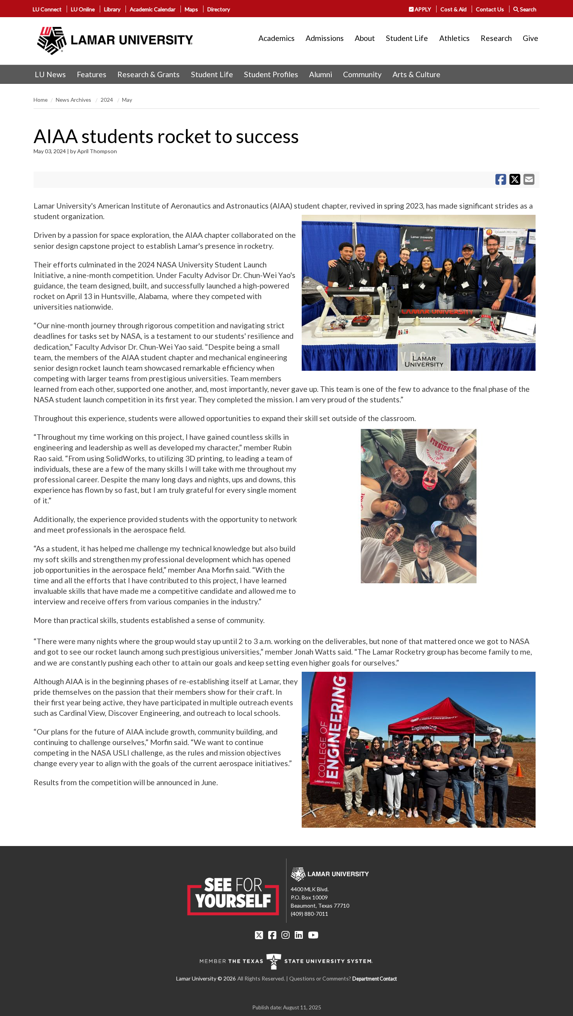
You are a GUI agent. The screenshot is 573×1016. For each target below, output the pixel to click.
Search (527, 9)
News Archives (74, 99)
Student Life (407, 38)
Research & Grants (148, 74)
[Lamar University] (115, 40)
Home (41, 99)
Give (530, 38)
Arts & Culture (416, 74)
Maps (191, 9)
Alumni (320, 74)
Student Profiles (271, 74)
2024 (107, 99)
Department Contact (374, 979)
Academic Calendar (152, 9)
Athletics (454, 38)
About (365, 38)
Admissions (325, 38)
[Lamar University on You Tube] (313, 934)
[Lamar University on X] (259, 934)
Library (112, 9)
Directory (218, 9)
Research (496, 38)
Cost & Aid (453, 9)
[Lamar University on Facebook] (272, 934)
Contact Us (490, 9)
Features (91, 74)
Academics (276, 38)
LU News (50, 74)
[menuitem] (50, 74)
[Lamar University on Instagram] (285, 934)
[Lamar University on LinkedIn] (298, 934)
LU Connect (47, 9)
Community (362, 74)
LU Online (83, 9)
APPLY (422, 9)
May (127, 99)
